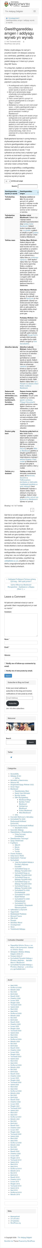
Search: (14, 186)
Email (6, 647)
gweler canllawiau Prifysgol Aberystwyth (27, 401)
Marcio (17, 847)
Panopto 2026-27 (16, 956)
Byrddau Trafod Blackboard (24, 803)
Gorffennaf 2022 (16, 1091)
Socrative (23, 478)
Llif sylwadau (14, 1221)
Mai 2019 (13, 1173)
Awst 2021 (14, 1115)
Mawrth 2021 (14, 1125)
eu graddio (27, 230)
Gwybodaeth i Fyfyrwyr (18, 858)
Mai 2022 (13, 1095)
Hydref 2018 (14, 1188)
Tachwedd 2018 (15, 1186)
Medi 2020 (14, 1138)
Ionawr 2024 (14, 1052)
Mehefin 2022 (15, 1093)
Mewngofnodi (15, 1216)
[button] (18, 192)
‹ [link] (28, 510)
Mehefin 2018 (15, 1194)
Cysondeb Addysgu (17, 830)
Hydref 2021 (14, 1110)
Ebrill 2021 (14, 1123)
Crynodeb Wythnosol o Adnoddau (21, 817)
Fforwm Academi (16, 853)
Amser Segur (14, 787)
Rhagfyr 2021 (15, 1106)
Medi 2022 (14, 1087)
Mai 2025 (13, 1018)
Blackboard (14, 789)
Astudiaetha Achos (21, 828)
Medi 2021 (14, 1112)
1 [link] (32, 510)
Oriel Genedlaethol (28, 342)
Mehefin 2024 (15, 1041)
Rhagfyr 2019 (15, 1158)
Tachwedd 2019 (15, 1160)
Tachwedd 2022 (15, 1082)
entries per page (17, 181)
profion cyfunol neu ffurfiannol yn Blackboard (29, 498)
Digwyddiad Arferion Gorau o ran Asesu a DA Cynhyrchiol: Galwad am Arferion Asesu (21, 947)
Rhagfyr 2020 (15, 1132)
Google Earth (32, 335)
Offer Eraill (14, 918)
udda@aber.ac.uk (11, 560)
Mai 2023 (13, 1069)
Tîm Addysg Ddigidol (14, 11)
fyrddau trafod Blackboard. (26, 225)
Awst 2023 (14, 1063)
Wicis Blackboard (25, 812)
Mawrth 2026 (14, 996)
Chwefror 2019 (15, 1179)
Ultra (16, 815)
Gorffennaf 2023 (16, 1065)
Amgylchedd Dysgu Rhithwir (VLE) (22, 784)
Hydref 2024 (14, 1033)
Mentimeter (31, 475)
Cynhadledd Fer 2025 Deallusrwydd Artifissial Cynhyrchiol (18, 821)
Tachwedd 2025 (15, 1005)
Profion (17, 849)
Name (6, 639)
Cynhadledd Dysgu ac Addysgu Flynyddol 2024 (23, 882)
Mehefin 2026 (15, 990)
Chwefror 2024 (15, 1050)
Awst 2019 (14, 1166)
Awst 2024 (14, 1037)
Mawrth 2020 (14, 1151)
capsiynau (23, 366)
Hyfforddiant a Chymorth (18, 909)
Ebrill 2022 (14, 1097)
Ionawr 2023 (14, 1078)
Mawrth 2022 (14, 1100)
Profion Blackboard (25, 810)
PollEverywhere (25, 480)
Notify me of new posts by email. (19, 670)
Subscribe (12, 703)
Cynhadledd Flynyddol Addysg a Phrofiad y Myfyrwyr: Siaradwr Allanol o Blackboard (21, 960)
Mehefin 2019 (15, 1171)
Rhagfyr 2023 (15, 1054)
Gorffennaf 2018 (16, 1192)
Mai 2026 (13, 992)
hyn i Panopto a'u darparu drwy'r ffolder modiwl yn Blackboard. (29, 384)
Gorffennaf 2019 (16, 1168)
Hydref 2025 (14, 1007)
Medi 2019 (14, 1164)
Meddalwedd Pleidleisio (18, 914)
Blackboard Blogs (25, 800)
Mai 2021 (13, 1121)
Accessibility (14, 774)
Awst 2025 (14, 1011)
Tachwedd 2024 (15, 1031)
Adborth (17, 845)
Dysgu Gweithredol (16, 841)
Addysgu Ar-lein (15, 776)
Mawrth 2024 (14, 1048)
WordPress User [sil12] (12, 44)
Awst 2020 (14, 1140)
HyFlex (17, 778)
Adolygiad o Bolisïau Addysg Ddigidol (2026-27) (20, 953)
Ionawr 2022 (14, 1104)
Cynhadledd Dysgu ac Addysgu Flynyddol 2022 (23, 874)
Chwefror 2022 (15, 1102)
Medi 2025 (14, 1009)
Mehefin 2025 (15, 1015)
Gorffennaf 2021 (16, 1117)
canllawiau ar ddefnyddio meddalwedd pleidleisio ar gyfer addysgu (29, 484)
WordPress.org (15, 1223)
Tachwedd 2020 (15, 1134)
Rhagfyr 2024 (15, 1028)
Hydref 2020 (14, 1136)
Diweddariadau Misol (22, 791)
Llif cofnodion (14, 1218)
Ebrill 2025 (14, 1020)
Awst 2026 (14, 985)
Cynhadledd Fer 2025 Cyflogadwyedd (22, 900)
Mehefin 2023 (15, 1067)
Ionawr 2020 (14, 1156)
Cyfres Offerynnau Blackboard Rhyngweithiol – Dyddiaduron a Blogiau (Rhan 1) (21, 587)
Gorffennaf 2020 (16, 1143)
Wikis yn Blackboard (28, 449)
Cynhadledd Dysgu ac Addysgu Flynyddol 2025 (23, 887)
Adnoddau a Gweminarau (19, 780)
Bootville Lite (8, 1241)
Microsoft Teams (16, 916)
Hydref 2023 (14, 1059)
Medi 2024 (14, 1035)
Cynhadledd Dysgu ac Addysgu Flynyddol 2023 (23, 878)
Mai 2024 (13, 1043)
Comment (7, 612)
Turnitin (17, 851)
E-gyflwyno (14, 843)
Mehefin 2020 (15, 1145)
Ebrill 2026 (14, 994)
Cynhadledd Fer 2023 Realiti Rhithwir (22, 895)
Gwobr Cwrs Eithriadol (22, 793)
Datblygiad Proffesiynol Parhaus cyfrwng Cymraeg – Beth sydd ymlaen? (21, 580)
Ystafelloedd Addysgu (17, 929)
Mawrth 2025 (14, 1022)
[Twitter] (11, 757)
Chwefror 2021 (15, 1128)
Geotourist (30, 298)
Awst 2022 (14, 1089)
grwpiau (35, 232)
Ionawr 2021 (14, 1130)
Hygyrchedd (14, 912)
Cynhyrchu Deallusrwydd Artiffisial (21, 825)
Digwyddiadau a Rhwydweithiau (21, 832)
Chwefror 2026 (15, 998)
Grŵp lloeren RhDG (17, 856)
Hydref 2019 (14, 1162)
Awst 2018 (14, 1190)
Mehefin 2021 (15, 1119)
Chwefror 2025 (15, 1024)
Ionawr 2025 (14, 1026)
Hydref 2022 (14, 1084)
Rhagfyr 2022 (15, 1080)
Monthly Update (20, 795)
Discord (22, 448)
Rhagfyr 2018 (15, 1184)
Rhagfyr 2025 (15, 1003)
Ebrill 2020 (14, 1149)
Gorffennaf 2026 (16, 987)
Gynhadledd (14, 860)
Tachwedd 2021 (15, 1108)
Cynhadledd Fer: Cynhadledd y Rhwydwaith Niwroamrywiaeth (24, 905)
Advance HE (14, 782)
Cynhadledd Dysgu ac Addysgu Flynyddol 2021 (23, 870)
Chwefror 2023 (15, 1076)
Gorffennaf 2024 (16, 1039)
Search (8, 738)
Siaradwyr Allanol (16, 922)
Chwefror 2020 (15, 1153)
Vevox (12, 927)
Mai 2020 (13, 1147)
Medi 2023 (14, 1061)
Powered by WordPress (27, 1241)
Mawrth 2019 (14, 1177)
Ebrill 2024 (14, 1046)
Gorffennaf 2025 (16, 1013)
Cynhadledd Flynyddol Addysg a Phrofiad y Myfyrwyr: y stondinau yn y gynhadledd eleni (21, 967)
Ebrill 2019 (14, 1175)
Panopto (13, 920)
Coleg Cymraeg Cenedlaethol (20, 835)
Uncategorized (14, 18)
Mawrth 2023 (14, 1074)
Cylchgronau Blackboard (23, 807)
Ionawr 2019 (14, 1181)
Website (7, 655)
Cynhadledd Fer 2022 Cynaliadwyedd (22, 891)
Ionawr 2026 (14, 1000)
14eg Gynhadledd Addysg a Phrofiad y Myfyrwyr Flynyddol (24, 864)
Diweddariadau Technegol (19, 838)
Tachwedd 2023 (15, 1056)
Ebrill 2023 (14, 1071)
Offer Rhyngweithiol (21, 797)
